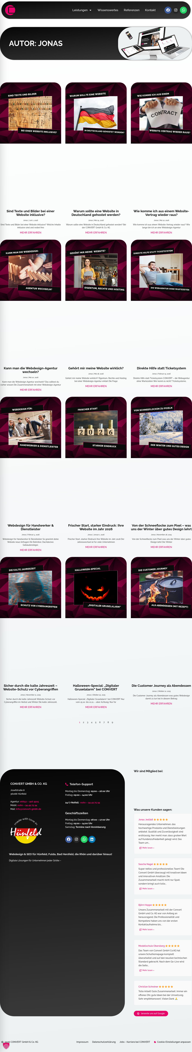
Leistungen (80, 10)
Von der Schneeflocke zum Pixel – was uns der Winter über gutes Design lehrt (161, 527)
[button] (6, 1046)
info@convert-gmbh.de (28, 809)
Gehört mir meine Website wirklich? (96, 368)
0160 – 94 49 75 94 (27, 805)
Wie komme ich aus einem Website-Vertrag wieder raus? (161, 213)
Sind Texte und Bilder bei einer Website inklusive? (31, 213)
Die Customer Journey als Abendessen (161, 685)
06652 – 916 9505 (29, 801)
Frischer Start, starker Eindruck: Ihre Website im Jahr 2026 (96, 527)
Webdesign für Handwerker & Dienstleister (31, 527)
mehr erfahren (30, 232)
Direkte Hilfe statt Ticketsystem (161, 368)
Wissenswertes (108, 10)
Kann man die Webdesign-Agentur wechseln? (30, 370)
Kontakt (150, 10)
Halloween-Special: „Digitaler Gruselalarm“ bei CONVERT (96, 687)
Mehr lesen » (148, 848)
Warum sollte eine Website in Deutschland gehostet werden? (96, 213)
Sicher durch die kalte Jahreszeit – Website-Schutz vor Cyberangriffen (30, 687)
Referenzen (131, 10)
